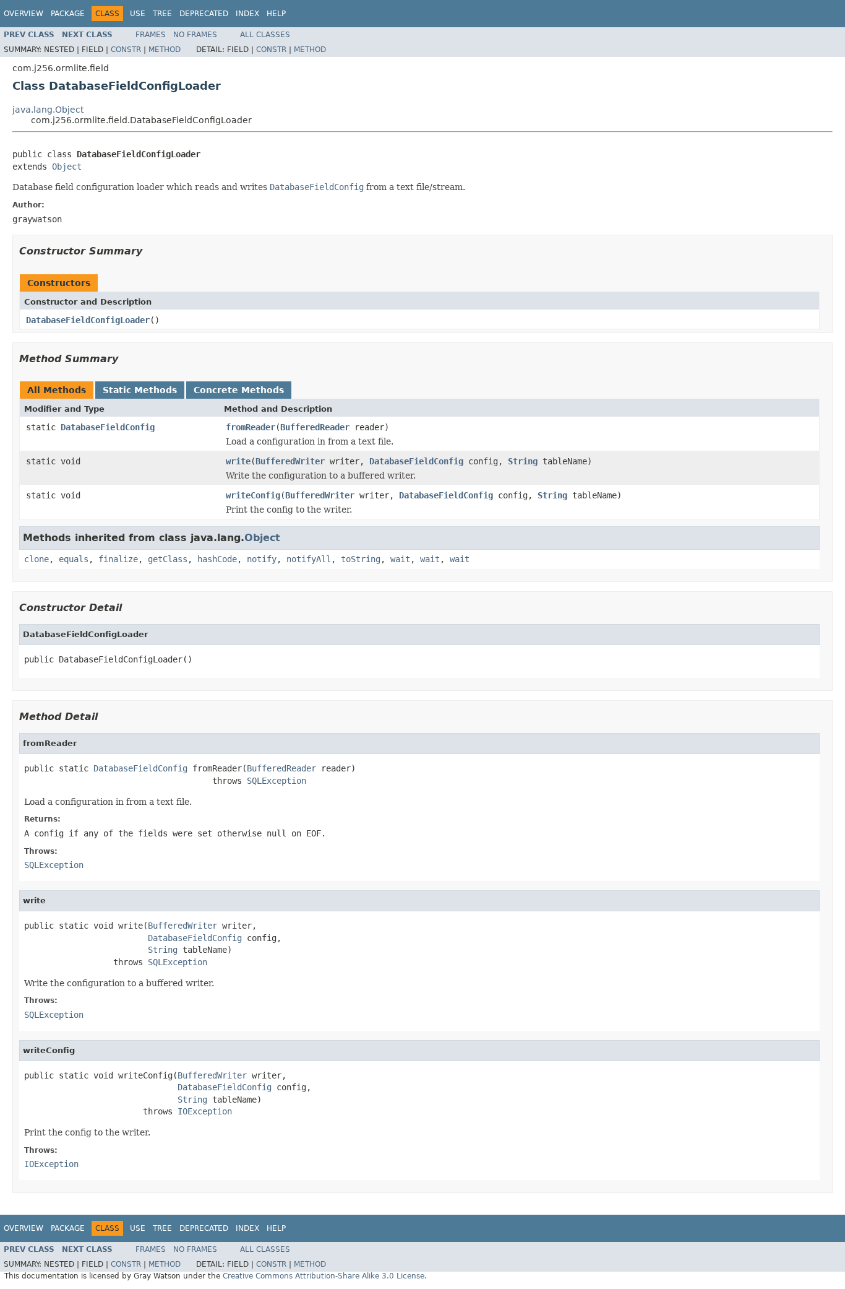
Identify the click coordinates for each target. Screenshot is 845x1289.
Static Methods (140, 390)
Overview (23, 13)
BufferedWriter (290, 461)
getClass (167, 559)
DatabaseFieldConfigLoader (88, 320)
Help (276, 13)
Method (164, 49)
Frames (150, 34)
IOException (205, 1111)
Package (68, 13)
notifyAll (308, 559)
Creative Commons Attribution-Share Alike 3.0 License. (325, 1276)
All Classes (265, 34)
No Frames (195, 34)
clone (36, 559)
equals (73, 559)
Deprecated (203, 13)
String (523, 461)
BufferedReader (315, 427)
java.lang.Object (48, 110)
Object (67, 166)
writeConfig (253, 495)
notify (262, 559)
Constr (126, 49)
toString (360, 559)
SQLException (276, 781)
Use (137, 13)
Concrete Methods (239, 390)
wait (400, 559)
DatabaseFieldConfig (108, 427)
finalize (118, 559)
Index (247, 13)
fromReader (250, 427)
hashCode (217, 559)
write (238, 461)
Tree (162, 13)
